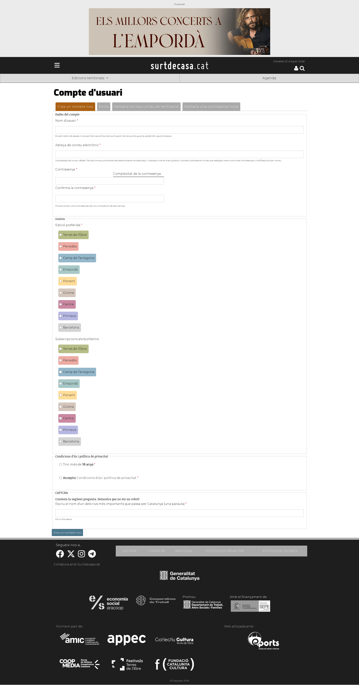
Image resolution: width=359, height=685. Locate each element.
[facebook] (60, 556)
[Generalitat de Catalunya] (179, 579)
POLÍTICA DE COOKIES (279, 551)
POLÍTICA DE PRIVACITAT (225, 551)
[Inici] (179, 65)
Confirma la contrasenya (75, 188)
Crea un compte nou (76, 106)
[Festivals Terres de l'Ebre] (127, 666)
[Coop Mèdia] (80, 666)
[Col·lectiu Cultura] (174, 641)
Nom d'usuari (66, 120)
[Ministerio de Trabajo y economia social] (250, 608)
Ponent (69, 281)
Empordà (70, 269)
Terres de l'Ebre (75, 235)
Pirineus (69, 316)
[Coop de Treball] (156, 604)
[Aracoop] (108, 604)
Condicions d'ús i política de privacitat (106, 478)
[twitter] (71, 556)
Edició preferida (68, 225)
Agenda (269, 78)
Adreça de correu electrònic (78, 145)
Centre (68, 304)
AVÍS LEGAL (184, 551)
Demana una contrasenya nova (211, 106)
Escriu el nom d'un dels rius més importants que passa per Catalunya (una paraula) (121, 504)
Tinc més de (79, 464)
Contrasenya (66, 169)
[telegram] (92, 556)
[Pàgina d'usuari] (296, 69)
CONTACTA (156, 551)
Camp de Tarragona (78, 258)
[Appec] (127, 641)
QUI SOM (129, 551)
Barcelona (71, 327)
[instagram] (81, 556)
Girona (68, 292)
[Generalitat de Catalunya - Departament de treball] (203, 608)
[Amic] (80, 641)
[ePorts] (263, 641)
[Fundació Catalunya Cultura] (174, 666)
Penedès (70, 246)
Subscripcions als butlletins (77, 339)
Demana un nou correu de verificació (146, 106)
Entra (103, 106)
